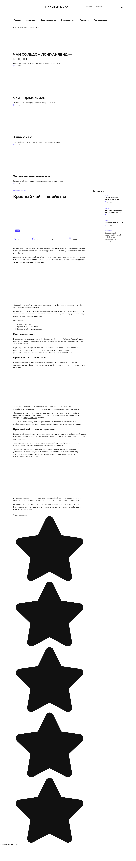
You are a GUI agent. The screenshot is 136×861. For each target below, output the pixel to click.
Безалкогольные (48, 20)
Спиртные (30, 20)
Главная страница (19, 190)
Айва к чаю (22, 137)
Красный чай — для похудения (30, 329)
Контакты (99, 7)
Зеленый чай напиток (31, 176)
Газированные (100, 20)
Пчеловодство (67, 20)
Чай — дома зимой (29, 98)
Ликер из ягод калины (114, 223)
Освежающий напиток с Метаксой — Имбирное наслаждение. (113, 236)
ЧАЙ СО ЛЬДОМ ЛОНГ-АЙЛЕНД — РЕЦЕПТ (42, 56)
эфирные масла (30, 418)
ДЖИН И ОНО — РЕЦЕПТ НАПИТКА (112, 198)
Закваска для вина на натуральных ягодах (113, 211)
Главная (17, 20)
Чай (17, 230)
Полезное (84, 20)
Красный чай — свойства (27, 327)
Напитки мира (57, 7)
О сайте (89, 7)
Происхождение (24, 324)
